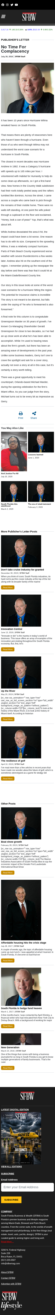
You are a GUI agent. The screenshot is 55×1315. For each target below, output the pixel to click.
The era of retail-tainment (39, 504)
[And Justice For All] (14, 452)
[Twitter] (11, 4)
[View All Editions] (21, 1138)
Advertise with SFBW (11, 1284)
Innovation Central (11, 629)
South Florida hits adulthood (9, 505)
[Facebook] (2, 4)
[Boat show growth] (21, 824)
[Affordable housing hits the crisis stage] (21, 910)
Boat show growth (11, 841)
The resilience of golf (13, 760)
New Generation (10, 1047)
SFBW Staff (20, 56)
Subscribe (11, 1199)
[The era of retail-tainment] (41, 492)
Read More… (7, 1241)
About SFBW (7, 1272)
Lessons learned (35, 455)
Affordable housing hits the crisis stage (23, 942)
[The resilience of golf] (21, 743)
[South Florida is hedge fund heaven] (21, 987)
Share (33, 418)
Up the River (8, 691)
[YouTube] (16, 4)
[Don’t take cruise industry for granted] (21, 551)
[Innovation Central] (21, 611)
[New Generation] (21, 1039)
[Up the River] (21, 673)
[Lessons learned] (41, 442)
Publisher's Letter (15, 39)
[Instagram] (7, 4)
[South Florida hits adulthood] (14, 492)
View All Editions (11, 1167)
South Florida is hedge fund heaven (21, 1008)
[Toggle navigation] (3, 16)
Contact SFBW (8, 1278)
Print (20, 418)
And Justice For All (9, 473)
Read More (8, 587)
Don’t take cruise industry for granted (22, 569)
